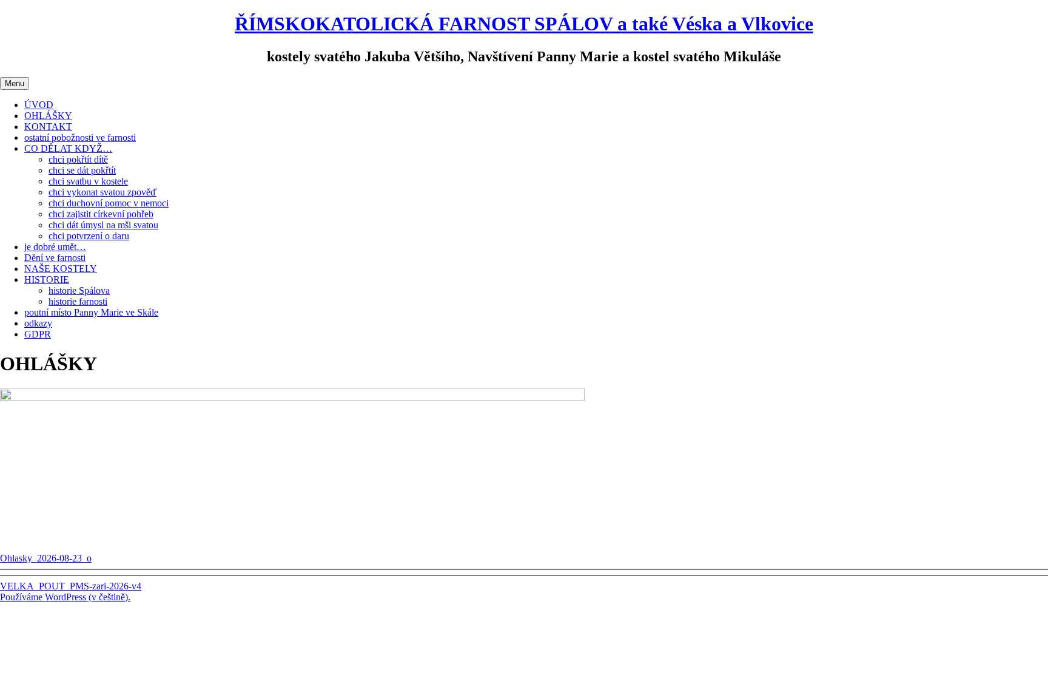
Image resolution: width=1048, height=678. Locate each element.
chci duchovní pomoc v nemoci (109, 203)
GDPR (37, 334)
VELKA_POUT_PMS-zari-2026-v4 (70, 586)
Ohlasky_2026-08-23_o (46, 558)
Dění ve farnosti (55, 258)
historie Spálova (79, 290)
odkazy (38, 323)
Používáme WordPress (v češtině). (65, 597)
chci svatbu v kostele (88, 181)
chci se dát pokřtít (82, 170)
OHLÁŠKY (48, 115)
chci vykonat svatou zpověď (102, 192)
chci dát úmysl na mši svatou (103, 225)
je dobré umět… (55, 247)
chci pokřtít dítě (78, 159)
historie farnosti (78, 301)
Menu (14, 83)
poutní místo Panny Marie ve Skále (91, 312)
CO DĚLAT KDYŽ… (68, 148)
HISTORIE (46, 279)
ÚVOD (38, 105)
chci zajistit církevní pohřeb (101, 214)
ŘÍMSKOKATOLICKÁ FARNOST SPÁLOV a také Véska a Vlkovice (524, 24)
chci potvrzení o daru (89, 236)
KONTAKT (48, 126)
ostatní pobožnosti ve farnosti (80, 137)
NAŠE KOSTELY (60, 268)
